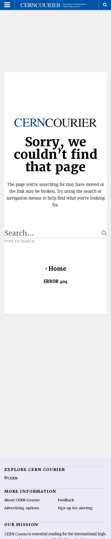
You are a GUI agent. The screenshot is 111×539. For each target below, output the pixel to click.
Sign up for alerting (75, 508)
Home (57, 268)
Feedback (66, 500)
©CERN (10, 478)
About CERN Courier (22, 500)
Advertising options (21, 508)
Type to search (19, 241)
